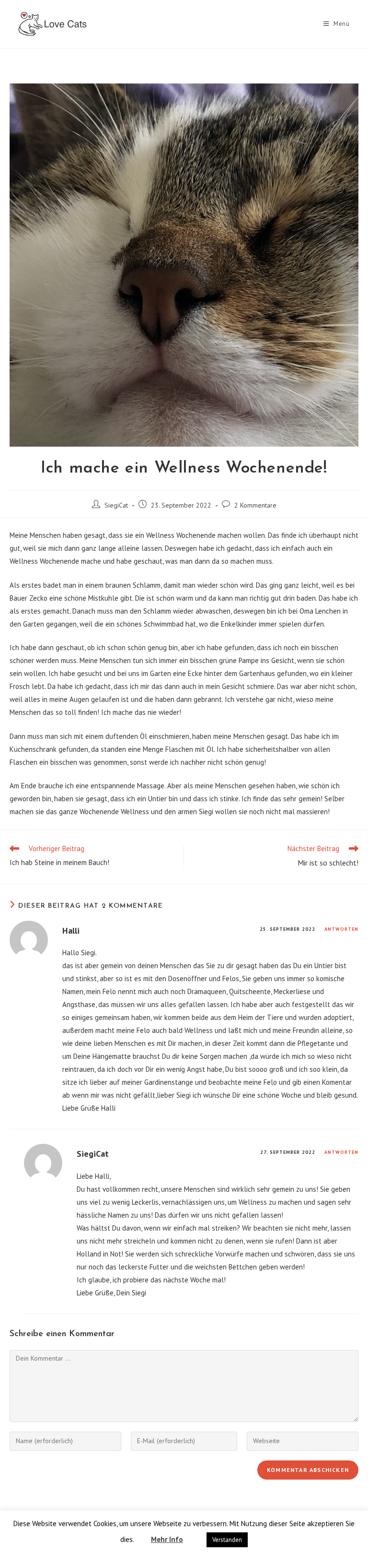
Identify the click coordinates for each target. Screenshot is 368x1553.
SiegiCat (116, 505)
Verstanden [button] (227, 1540)
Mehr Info (167, 1539)
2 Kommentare (255, 505)
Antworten (341, 929)
